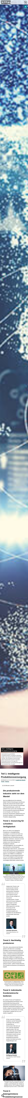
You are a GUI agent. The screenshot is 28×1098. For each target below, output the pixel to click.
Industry (7, 781)
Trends (2, 781)
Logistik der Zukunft (20, 780)
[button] (2, 1095)
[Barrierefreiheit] (25, 6)
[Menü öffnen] (25, 2)
